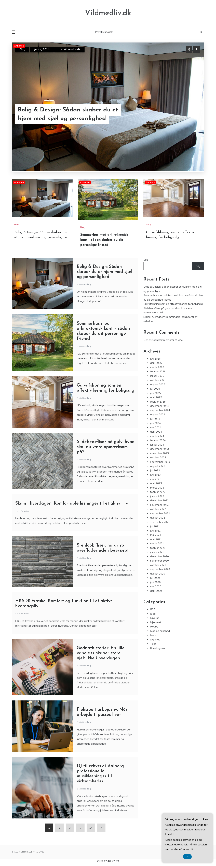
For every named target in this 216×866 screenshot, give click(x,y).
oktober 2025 (158, 343)
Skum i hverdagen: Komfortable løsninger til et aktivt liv (71, 467)
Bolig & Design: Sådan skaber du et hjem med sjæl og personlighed (104, 235)
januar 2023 (157, 459)
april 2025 (156, 360)
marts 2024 (157, 399)
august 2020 (157, 537)
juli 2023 (155, 434)
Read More (190, 114)
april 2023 (156, 446)
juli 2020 (155, 541)
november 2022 (159, 468)
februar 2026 (158, 335)
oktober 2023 (158, 421)
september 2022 (160, 477)
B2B (152, 573)
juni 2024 (155, 386)
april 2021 (156, 502)
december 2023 (159, 412)
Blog (22, 49)
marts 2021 (157, 507)
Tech (153, 607)
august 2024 (157, 378)
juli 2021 (155, 489)
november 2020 (159, 524)
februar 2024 (158, 403)
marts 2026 (157, 330)
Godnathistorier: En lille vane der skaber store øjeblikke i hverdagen (101, 616)
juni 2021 (155, 494)
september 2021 (160, 485)
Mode (153, 598)
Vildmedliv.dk (108, 13)
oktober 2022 (158, 472)
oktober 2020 (158, 528)
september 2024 (160, 373)
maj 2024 (155, 391)
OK (187, 856)
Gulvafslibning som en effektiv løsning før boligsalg (173, 267)
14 (90, 791)
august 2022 (157, 481)
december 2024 (159, 369)
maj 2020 (155, 550)
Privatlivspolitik (104, 32)
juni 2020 (155, 545)
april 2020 (156, 554)
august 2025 (157, 348)
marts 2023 (157, 451)
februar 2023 (158, 455)
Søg (145, 223)
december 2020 (159, 520)
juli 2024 (155, 382)
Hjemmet (155, 586)
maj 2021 (155, 498)
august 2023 (157, 429)
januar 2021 (157, 515)
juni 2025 (155, 356)
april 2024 (156, 395)
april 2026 (156, 326)
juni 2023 (155, 438)
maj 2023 (155, 442)
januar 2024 (157, 408)
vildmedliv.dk (74, 49)
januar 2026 (157, 339)
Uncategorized (158, 611)
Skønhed (155, 603)
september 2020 (160, 532)
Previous (189, 49)
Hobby (154, 590)
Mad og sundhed (160, 594)
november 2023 (159, 416)
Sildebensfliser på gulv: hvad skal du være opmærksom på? (106, 410)
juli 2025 (155, 352)
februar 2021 (158, 511)
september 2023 (160, 425)
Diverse (154, 581)
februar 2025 (158, 365)
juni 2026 (155, 322)
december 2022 (159, 464)
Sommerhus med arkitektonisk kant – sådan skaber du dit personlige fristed (72, 114)
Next (196, 49)
